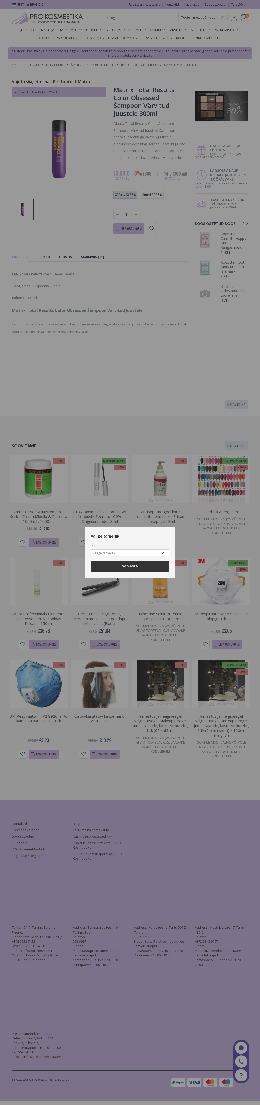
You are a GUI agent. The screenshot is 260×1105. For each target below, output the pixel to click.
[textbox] (128, 553)
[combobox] (130, 552)
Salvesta (130, 566)
